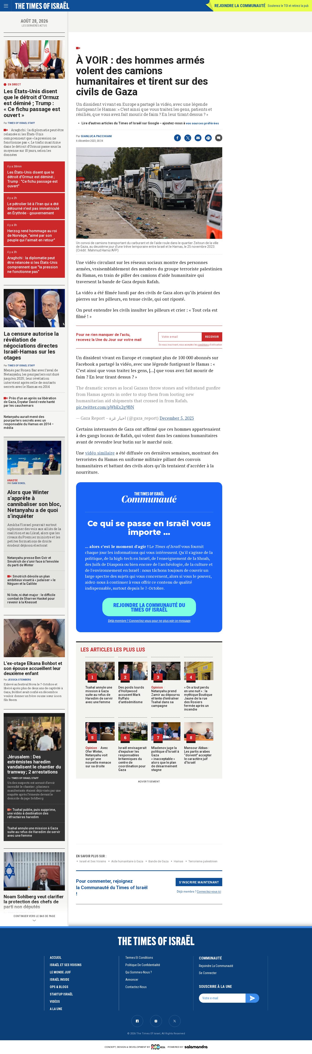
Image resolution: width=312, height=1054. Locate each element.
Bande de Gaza (158, 861)
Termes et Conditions (139, 957)
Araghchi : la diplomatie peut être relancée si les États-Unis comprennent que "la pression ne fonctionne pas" (32, 265)
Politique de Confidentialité (142, 965)
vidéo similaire (100, 453)
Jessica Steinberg (19, 679)
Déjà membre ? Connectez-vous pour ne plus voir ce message (149, 620)
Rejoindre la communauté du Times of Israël (149, 607)
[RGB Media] (159, 1046)
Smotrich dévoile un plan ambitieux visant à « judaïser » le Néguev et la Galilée (31, 580)
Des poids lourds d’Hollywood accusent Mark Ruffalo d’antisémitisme (131, 695)
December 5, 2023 (177, 418)
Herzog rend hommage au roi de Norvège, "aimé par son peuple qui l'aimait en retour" (32, 235)
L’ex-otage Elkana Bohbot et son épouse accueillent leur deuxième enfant (33, 668)
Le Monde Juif (60, 972)
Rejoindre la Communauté (239, 5)
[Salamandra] (196, 1046)
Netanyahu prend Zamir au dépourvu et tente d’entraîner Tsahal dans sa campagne (165, 697)
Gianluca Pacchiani (96, 136)
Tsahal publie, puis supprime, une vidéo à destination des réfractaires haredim (31, 813)
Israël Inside (59, 979)
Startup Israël (61, 994)
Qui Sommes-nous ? (138, 972)
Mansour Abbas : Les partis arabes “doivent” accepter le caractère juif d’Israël (198, 755)
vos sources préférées (202, 123)
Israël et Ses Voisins (92, 861)
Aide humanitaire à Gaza (127, 861)
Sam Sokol (18, 483)
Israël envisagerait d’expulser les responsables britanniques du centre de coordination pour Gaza (132, 759)
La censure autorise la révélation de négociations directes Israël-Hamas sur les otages (31, 346)
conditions (203, 344)
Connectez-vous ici (209, 891)
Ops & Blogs (59, 987)
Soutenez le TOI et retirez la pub (288, 6)
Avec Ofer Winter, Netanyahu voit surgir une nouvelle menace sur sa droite (98, 757)
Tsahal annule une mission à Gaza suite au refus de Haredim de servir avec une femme (99, 695)
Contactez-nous (136, 987)
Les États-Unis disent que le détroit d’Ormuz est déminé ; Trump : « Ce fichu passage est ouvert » (32, 103)
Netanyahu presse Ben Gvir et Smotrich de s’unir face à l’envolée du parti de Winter (33, 561)
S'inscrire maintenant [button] (199, 882)
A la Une (56, 1009)
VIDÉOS (55, 1001)
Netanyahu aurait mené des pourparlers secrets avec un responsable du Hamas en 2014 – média (29, 422)
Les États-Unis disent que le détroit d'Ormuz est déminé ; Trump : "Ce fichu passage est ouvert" (32, 179)
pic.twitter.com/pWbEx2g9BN (105, 407)
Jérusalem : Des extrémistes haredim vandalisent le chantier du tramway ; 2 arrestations (34, 764)
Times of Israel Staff (21, 123)
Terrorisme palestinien (202, 861)
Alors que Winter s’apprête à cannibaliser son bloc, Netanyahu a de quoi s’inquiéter (34, 504)
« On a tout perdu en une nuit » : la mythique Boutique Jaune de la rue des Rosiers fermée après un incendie (198, 698)
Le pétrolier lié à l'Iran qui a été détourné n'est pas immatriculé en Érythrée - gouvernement (33, 208)
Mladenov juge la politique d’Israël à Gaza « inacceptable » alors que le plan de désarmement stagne (165, 759)
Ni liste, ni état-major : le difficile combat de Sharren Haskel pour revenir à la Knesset (31, 598)
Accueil (55, 957)
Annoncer (131, 979)
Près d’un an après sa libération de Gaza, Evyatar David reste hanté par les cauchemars (30, 401)
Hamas (178, 861)
